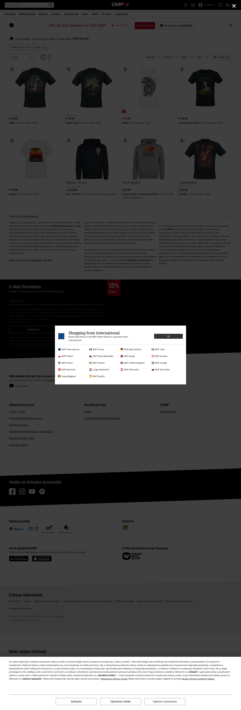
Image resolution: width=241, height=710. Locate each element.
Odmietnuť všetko (120, 701)
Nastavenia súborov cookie (114, 678)
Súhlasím (76, 701)
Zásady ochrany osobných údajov (198, 678)
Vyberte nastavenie (165, 701)
